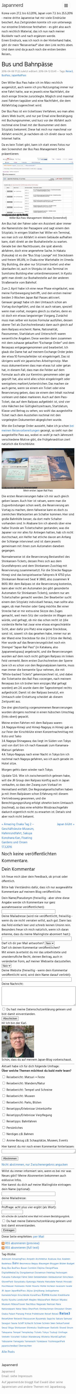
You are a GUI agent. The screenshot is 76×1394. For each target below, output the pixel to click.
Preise (28, 1314)
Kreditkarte (64, 1295)
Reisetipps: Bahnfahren (21, 1121)
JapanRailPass (18, 75)
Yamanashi (30, 1342)
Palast (12, 1314)
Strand (62, 1328)
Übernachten (25, 1346)
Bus (9, 1268)
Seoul (4, 1328)
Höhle (43, 1286)
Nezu (24, 1309)
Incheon (51, 1286)
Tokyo (45, 1332)
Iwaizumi (60, 1286)
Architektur (41, 1259)
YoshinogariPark (56, 1342)
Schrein (46, 1323)
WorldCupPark (58, 1337)
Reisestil (18, 1319)
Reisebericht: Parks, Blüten (23, 1102)
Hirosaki (67, 1282)
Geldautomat (55, 1277)
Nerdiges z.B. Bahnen (20, 1134)
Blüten (63, 1264)
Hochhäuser (8, 1286)
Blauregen (44, 1264)
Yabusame (7, 1342)
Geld (30, 1277)
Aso (59, 1259)
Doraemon (40, 1273)
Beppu (34, 1264)
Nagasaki (41, 1304)
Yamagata (18, 1342)
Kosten (53, 1295)
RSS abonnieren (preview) (22, 1243)
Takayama (7, 1332)
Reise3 (69, 71)
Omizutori (59, 1309)
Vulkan (24, 1337)
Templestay (27, 1332)
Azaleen (66, 1259)
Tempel (17, 1332)
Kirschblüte (23, 1295)
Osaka (5, 1314)
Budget (70, 1264)
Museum (6, 1304)
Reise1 (48, 1314)
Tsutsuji (53, 1332)
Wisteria (45, 1337)
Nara (58, 1304)
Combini (32, 1268)
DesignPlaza (51, 1268)
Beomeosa (25, 1264)
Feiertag (50, 1273)
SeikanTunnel (63, 1323)
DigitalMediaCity (10, 1273)
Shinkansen (20, 1328)
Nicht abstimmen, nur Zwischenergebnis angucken (35, 1164)
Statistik (54, 1328)
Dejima (41, 1268)
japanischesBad (10, 1346)
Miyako (63, 1300)
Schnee (37, 1323)
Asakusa (52, 1259)
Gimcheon (68, 1277)
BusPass (6, 75)
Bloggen (54, 1264)
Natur (18, 1309)
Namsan (51, 1304)
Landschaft (22, 1300)
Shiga (11, 1328)
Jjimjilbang (39, 1291)
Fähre (24, 1277)
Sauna (14, 1323)
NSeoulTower (18, 1304)
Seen (52, 1323)
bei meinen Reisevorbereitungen (38, 428)
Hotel (28, 1286)
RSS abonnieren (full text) (21, 1247)
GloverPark (7, 1282)
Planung (20, 1314)
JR (3, 1291)
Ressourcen (29, 1319)
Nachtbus (31, 1304)
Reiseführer (7, 1319)
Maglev (33, 1300)
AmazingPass (19, 1259)
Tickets (38, 1332)
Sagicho (51, 1319)
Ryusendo (41, 1319)
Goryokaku (19, 1282)
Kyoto (5, 1300)
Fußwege (16, 1277)
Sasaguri (6, 1323)
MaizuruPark (43, 1300)
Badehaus (7, 1264)
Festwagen (61, 1273)
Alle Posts (8, 1352)
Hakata (40, 1282)
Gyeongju (31, 1282)
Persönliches (14, 1128)
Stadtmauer (43, 1328)
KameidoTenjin (9, 1295)
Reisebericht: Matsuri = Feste (25, 1077)
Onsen (68, 1309)
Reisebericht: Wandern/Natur (25, 1083)
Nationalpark (8, 1309)
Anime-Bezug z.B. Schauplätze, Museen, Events (37, 1140)
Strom (70, 1328)
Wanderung (34, 1337)
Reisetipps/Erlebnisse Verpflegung (29, 1115)
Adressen (6, 1259)
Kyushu (12, 1300)
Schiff (21, 1323)
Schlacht (29, 1323)
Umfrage (62, 1332)
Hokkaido (20, 1286)
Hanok (59, 1282)
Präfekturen (38, 1314)
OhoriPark (33, 1309)
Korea (45, 1295)
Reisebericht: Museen (20, 1096)
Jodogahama (52, 1291)
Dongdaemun (27, 1273)
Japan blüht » (65, 824)
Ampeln (31, 1259)
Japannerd (12, 5)
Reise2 (55, 1314)
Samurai (68, 1319)
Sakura (59, 1319)
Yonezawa (41, 1342)
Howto (35, 1286)
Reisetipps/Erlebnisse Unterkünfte (29, 1108)
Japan (8, 1291)
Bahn (15, 1263)
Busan (24, 1268)
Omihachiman (46, 1309)
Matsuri (55, 1300)
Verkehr (6, 1337)
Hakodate (50, 1282)
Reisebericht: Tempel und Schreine (29, 1090)
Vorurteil (15, 1337)
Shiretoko (32, 1328)
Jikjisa (30, 1291)
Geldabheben (40, 1277)
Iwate (69, 1286)
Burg (4, 1268)
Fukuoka (6, 1277)
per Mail (38, 1236)
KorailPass (35, 1295)
